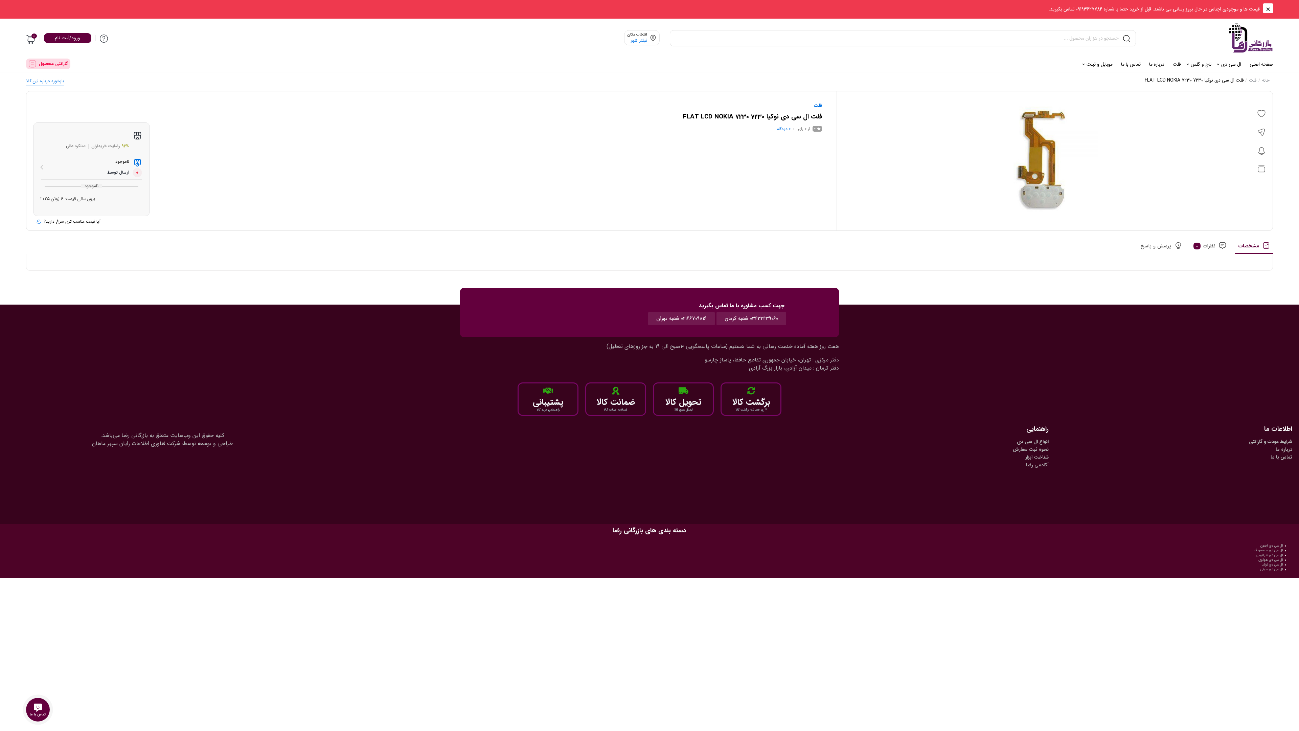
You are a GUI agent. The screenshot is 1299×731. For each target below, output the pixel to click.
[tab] (1254, 248)
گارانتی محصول (53, 64)
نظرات (1206, 246)
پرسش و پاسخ (1156, 246)
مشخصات (1248, 246)
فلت (1252, 80)
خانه (1266, 80)
